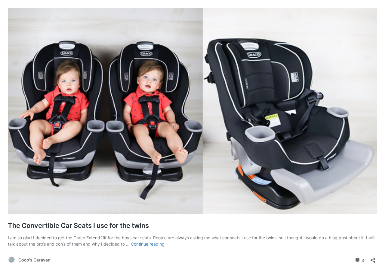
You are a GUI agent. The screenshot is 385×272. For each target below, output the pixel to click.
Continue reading (148, 243)
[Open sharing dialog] (373, 258)
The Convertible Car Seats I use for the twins (78, 225)
